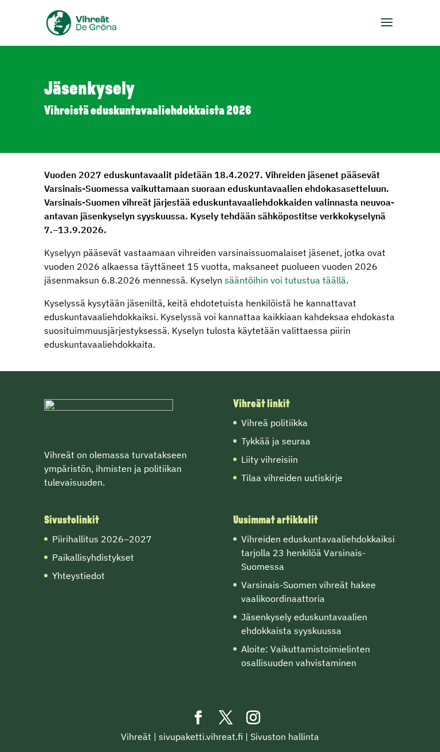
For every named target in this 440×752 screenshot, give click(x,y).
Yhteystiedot (78, 575)
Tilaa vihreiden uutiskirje (292, 477)
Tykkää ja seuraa (276, 441)
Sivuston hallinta (284, 736)
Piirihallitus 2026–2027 (102, 539)
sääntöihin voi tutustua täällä (285, 280)
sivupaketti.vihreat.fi (201, 736)
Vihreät (136, 736)
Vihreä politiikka (274, 422)
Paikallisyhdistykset (93, 557)
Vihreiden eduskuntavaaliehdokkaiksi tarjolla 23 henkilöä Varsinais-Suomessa (318, 552)
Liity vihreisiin (269, 459)
